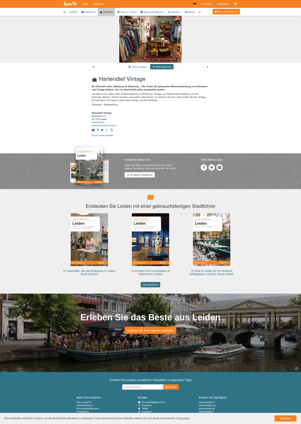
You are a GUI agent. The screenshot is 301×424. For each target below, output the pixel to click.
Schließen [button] (285, 418)
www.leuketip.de (207, 408)
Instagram (147, 411)
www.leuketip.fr (206, 411)
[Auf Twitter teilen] (212, 167)
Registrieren (223, 3)
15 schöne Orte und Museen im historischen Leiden (150, 272)
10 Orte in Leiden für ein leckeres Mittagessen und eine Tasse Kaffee (212, 272)
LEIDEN (73, 11)
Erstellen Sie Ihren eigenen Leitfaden (150, 330)
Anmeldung (206, 3)
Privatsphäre (83, 411)
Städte (85, 3)
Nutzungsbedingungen (88, 408)
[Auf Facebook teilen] (204, 167)
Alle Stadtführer (150, 284)
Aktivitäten (175, 11)
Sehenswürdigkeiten (153, 11)
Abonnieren (171, 387)
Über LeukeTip (84, 402)
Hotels (191, 11)
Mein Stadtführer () (227, 11)
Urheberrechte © (85, 405)
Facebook (146, 405)
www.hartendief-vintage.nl (104, 125)
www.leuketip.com (208, 405)
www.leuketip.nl (206, 402)
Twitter (145, 408)
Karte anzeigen (139, 66)
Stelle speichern (163, 66)
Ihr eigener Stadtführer (141, 174)
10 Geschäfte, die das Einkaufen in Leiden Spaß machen (89, 272)
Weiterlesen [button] (183, 418)
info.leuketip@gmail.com (154, 402)
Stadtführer (98, 3)
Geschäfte (107, 11)
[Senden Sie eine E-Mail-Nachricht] (219, 167)
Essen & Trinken (128, 11)
